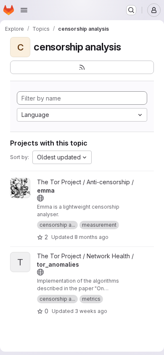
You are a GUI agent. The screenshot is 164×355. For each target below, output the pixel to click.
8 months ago (91, 237)
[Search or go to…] (131, 10)
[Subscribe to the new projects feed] (82, 67)
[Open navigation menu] (24, 10)
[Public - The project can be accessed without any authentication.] (40, 198)
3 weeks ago (91, 311)
